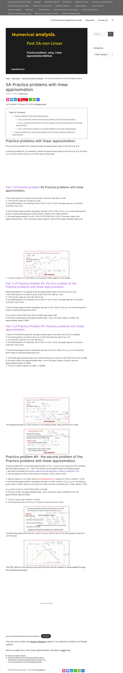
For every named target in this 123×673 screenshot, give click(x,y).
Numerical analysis (80, 6)
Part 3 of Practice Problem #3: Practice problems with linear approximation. (47, 129)
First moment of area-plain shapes (102, 2)
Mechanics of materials (62, 6)
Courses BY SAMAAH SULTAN (71, 13)
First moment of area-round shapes (18, 6)
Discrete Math (67, 2)
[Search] (110, 34)
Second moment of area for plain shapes (66, 9)
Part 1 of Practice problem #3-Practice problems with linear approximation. (47, 119)
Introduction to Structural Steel (42, 6)
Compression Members (15, 9)
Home (8, 78)
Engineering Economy (81, 2)
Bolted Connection (98, 6)
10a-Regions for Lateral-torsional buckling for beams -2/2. (27, 660)
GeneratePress (40, 670)
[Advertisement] (46, 171)
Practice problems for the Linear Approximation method (26, 657)
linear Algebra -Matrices (52, 2)
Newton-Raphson (38, 641)
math (63, 650)
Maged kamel (41, 104)
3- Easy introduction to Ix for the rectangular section (25, 662)
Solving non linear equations (33, 78)
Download (46, 636)
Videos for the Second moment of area (19, 13)
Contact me (103, 20)
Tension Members (44, 9)
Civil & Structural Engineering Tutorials (19, 2)
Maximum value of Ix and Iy (90, 9)
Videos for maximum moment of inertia (46, 13)
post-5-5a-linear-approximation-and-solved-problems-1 (23, 636)
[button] (112, 20)
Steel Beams (29, 9)
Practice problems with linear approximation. (32, 116)
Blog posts (37, 2)
